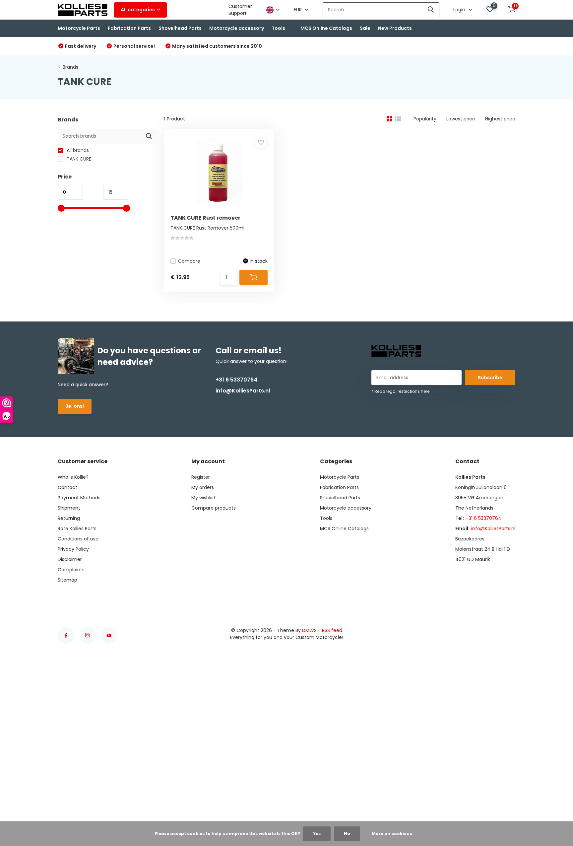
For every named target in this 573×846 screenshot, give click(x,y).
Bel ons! (74, 406)
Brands (70, 67)
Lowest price (460, 118)
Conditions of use (78, 538)
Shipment (69, 508)
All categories (138, 9)
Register (200, 477)
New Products (395, 28)
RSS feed (332, 630)
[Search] (431, 9)
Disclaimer (70, 559)
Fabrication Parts (129, 28)
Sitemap (67, 580)
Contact (67, 487)
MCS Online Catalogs (326, 28)
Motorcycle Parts (79, 28)
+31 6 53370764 (236, 380)
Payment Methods (79, 497)
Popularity (425, 118)
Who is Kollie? (73, 477)
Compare (189, 261)
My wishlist (203, 497)
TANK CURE (78, 159)
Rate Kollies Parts (77, 528)
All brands (77, 150)
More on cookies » (392, 833)
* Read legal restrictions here (400, 391)
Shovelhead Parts (180, 28)
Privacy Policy (73, 549)
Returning (69, 518)
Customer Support (240, 10)
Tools (278, 28)
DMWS (309, 630)
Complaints (71, 569)
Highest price (500, 118)
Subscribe (490, 377)
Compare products (213, 508)
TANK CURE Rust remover (205, 218)
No (347, 833)
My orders (202, 487)
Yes (317, 833)
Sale (365, 28)
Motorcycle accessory (236, 28)
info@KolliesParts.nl (243, 390)
